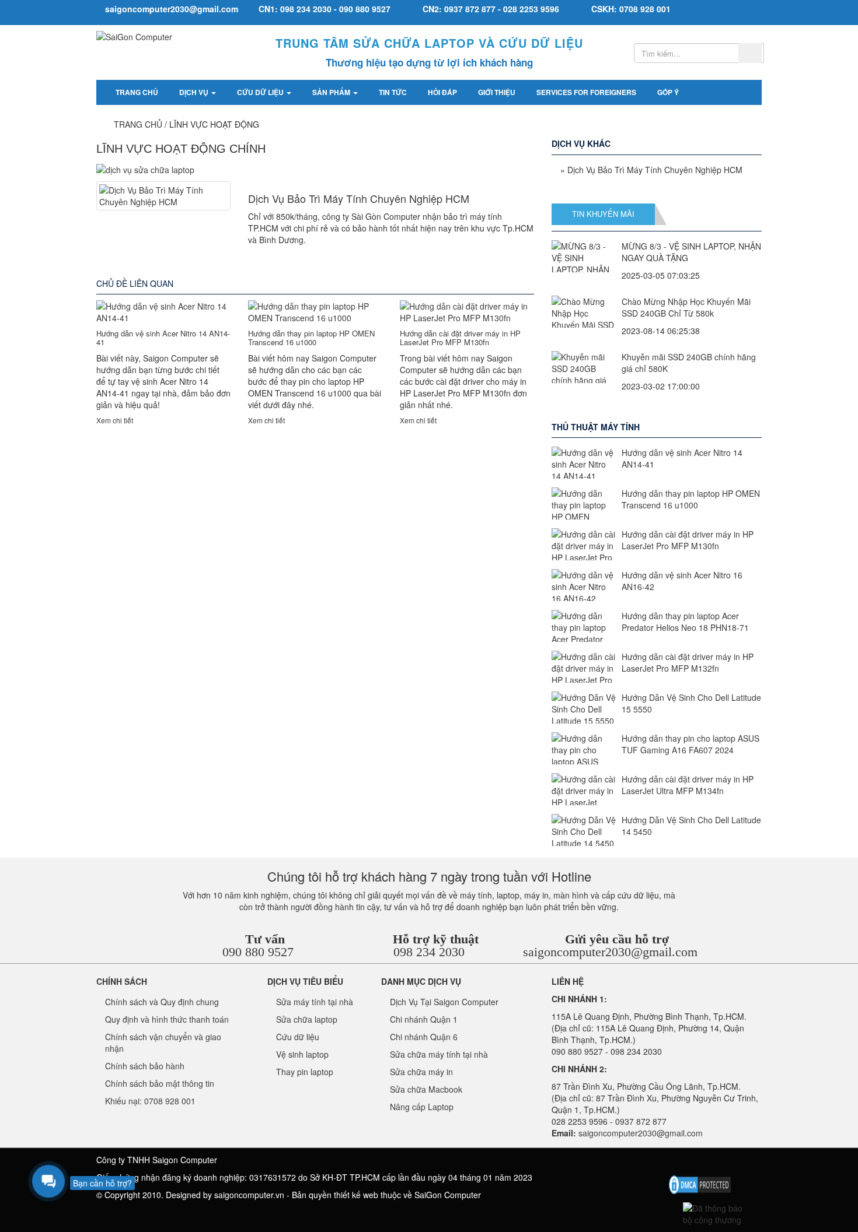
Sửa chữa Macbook (426, 1089)
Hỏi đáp (442, 92)
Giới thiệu (496, 92)
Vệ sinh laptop (302, 1054)
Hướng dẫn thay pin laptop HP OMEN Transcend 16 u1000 (311, 337)
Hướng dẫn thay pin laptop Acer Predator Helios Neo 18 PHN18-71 (685, 621)
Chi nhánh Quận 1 (424, 1019)
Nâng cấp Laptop (422, 1106)
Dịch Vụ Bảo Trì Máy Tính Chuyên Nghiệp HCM (358, 198)
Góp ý (668, 92)
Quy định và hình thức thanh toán (167, 1019)
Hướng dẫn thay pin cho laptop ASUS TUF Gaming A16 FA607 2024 (690, 744)
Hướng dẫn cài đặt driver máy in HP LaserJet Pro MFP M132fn (688, 662)
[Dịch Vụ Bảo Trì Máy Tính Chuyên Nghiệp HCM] (163, 196)
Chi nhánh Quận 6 (424, 1037)
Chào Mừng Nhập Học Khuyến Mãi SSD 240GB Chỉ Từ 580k (686, 307)
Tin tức (393, 92)
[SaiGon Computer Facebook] (674, 1162)
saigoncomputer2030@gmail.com (610, 952)
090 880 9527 (258, 952)
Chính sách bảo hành (144, 1066)
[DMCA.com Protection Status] (700, 1183)
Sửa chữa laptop (306, 1019)
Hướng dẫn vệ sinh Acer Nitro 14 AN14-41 (163, 337)
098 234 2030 (429, 952)
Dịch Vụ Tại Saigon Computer (444, 1002)
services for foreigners (586, 92)
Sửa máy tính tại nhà (314, 1002)
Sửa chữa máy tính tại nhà (439, 1054)
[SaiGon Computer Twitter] (693, 1162)
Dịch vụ (194, 92)
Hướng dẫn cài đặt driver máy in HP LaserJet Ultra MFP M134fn (688, 784)
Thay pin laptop (304, 1071)
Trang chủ (137, 92)
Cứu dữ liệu (261, 92)
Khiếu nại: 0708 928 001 (150, 1101)
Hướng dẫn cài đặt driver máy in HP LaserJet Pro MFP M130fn (460, 337)
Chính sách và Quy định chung (162, 1002)
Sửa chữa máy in (421, 1071)
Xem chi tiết (114, 420)
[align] (732, 1162)
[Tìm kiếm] (750, 53)
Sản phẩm (332, 92)
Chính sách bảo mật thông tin (159, 1083)
